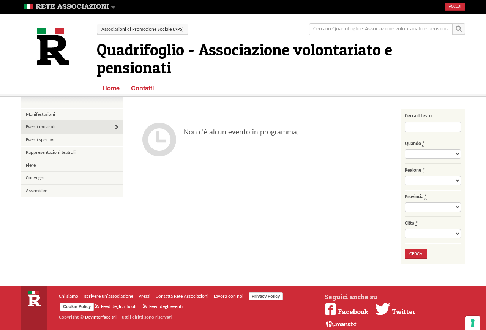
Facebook (353, 311)
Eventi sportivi (40, 139)
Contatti (142, 88)
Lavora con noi (228, 296)
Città (411, 223)
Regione (415, 170)
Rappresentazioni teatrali (51, 152)
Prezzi (144, 296)
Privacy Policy (266, 296)
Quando (414, 143)
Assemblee (36, 190)
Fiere (31, 165)
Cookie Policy (77, 306)
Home (111, 88)
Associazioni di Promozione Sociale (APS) (142, 29)
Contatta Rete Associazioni (182, 296)
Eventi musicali (40, 127)
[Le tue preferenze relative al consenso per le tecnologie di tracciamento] (472, 323)
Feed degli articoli (118, 306)
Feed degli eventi (165, 306)
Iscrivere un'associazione (108, 296)
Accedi (455, 7)
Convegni (35, 177)
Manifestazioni (40, 114)
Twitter (402, 311)
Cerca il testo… (420, 116)
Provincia (416, 196)
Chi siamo (68, 296)
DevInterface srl (101, 317)
